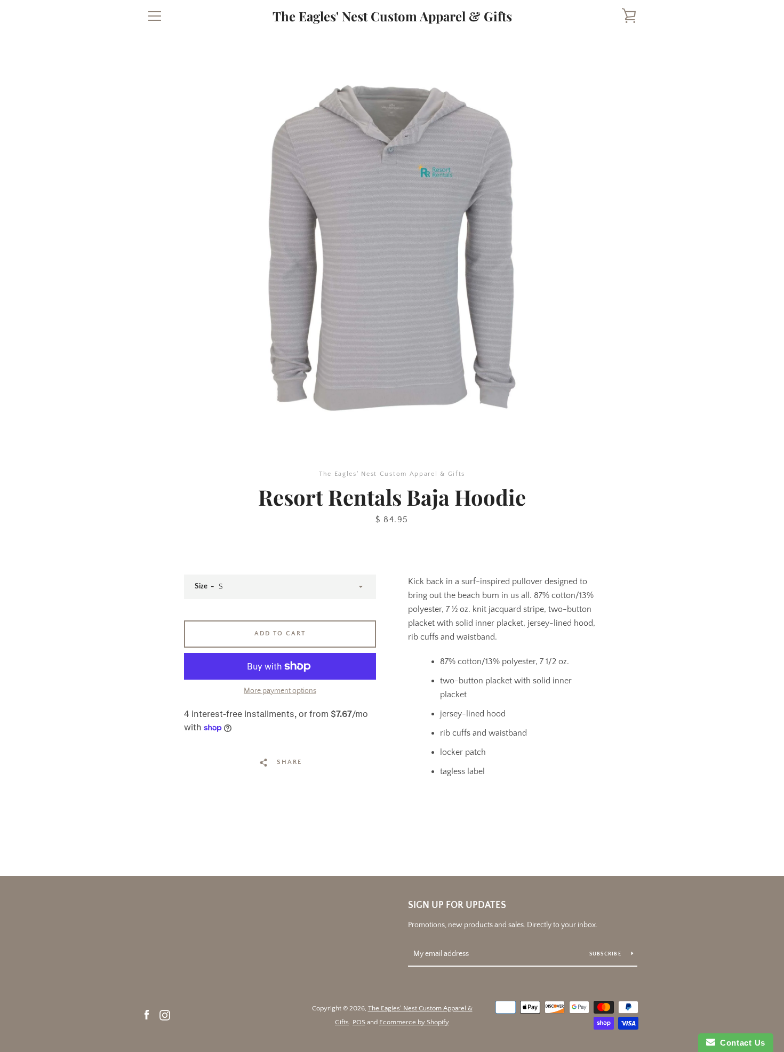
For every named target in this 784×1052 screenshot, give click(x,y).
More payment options (280, 691)
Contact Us (740, 1042)
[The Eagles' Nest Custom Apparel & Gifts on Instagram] (164, 1014)
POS (359, 1022)
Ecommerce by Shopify (414, 1022)
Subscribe (606, 954)
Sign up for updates (457, 905)
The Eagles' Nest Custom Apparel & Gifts (392, 16)
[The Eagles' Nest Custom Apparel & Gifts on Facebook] (146, 1014)
